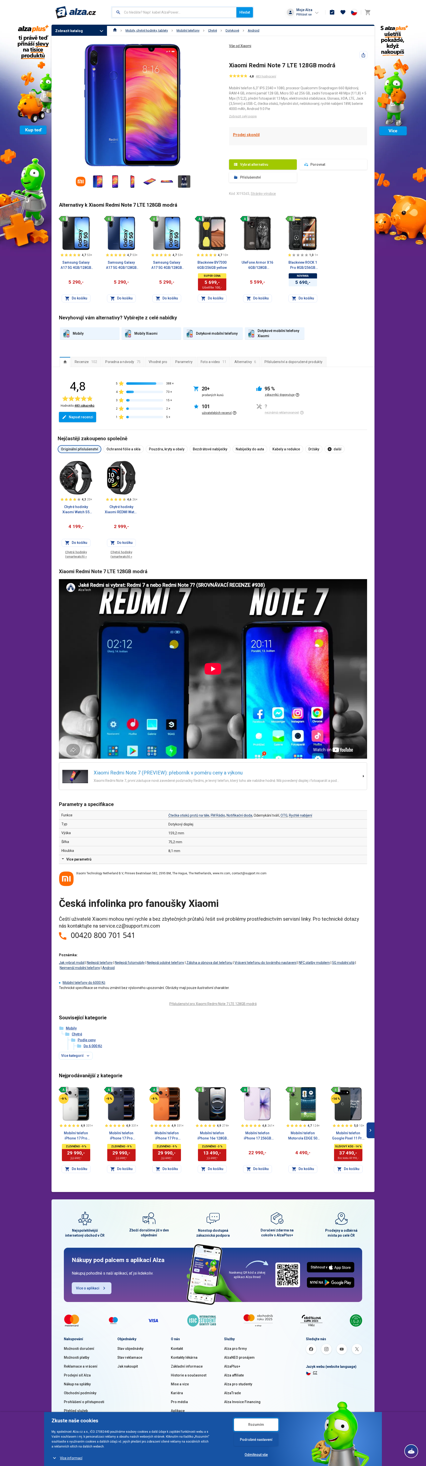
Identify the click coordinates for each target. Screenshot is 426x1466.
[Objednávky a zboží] (332, 12)
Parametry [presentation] (184, 362)
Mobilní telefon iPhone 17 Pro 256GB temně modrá (121, 1136)
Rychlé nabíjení (300, 815)
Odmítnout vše (256, 1455)
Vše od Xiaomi (240, 46)
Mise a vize (180, 1384)
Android (253, 30)
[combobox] (174, 12)
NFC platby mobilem (314, 963)
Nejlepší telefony (100, 963)
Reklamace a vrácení (80, 1366)
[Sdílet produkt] (363, 55)
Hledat (244, 12)
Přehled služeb (76, 1411)
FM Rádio (218, 815)
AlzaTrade (232, 1393)
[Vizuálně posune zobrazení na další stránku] (370, 1130)
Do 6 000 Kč (93, 1046)
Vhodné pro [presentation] (158, 362)
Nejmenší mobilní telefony (80, 968)
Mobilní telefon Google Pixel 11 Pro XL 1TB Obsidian (348, 1136)
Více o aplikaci (87, 1288)
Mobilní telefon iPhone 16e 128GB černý (212, 1136)
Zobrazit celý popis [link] (243, 116)
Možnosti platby (76, 1357)
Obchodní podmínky (80, 1393)
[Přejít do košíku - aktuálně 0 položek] (368, 12)
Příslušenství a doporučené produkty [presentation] (294, 362)
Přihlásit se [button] (304, 14)
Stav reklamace (129, 1357)
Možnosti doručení (79, 1349)
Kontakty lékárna (184, 1357)
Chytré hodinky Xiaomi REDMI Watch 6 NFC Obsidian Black (121, 510)
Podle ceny (87, 1040)
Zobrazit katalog (69, 31)
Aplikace (178, 1411)
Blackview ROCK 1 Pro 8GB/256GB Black (302, 265)
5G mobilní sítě (343, 963)
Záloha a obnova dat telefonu (209, 963)
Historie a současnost (188, 1375)
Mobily (71, 1028)
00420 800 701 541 (103, 935)
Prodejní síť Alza (77, 1375)
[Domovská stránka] (115, 30)
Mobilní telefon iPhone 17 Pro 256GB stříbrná (76, 1136)
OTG (284, 815)
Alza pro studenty (238, 1384)
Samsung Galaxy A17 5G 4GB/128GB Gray (166, 265)
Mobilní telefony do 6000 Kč (84, 983)
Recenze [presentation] (86, 362)
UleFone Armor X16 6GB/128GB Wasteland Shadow (257, 265)
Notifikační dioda (239, 815)
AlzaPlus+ (232, 1366)
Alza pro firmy (235, 1349)
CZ (315, 1373)
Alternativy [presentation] (245, 362)
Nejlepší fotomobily (130, 963)
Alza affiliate (234, 1375)
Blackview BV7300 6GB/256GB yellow (212, 265)
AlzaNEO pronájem (239, 1357)
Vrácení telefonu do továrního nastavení (265, 963)
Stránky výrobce (263, 194)
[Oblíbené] (343, 12)
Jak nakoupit (127, 1366)
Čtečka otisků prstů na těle (188, 815)
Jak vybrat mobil (72, 963)
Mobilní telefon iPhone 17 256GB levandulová (257, 1136)
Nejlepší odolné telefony (165, 963)
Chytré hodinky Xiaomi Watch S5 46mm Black (75, 510)
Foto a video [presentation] (213, 362)
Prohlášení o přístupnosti (84, 1402)
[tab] (65, 362)
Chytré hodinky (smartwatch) (76, 554)
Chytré (212, 30)
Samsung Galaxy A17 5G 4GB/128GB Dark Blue (121, 265)
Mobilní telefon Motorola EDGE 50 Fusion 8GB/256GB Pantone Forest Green (303, 1136)
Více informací (71, 1458)
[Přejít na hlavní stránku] (75, 12)
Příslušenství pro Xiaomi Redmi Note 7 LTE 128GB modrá (213, 1004)
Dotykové (232, 30)
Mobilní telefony (188, 30)
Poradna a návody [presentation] (123, 362)
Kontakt (177, 1349)
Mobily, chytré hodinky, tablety (146, 30)
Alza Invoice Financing (242, 1402)
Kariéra (177, 1393)
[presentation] (65, 362)
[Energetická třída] (64, 218)
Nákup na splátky (77, 1384)
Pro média (179, 1402)
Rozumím (256, 1425)
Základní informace (187, 1366)
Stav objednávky (130, 1349)
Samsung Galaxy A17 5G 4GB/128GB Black (76, 265)
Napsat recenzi (81, 417)
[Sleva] (64, 1099)
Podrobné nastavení (256, 1440)
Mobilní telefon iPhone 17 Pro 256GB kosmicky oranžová (166, 1136)
